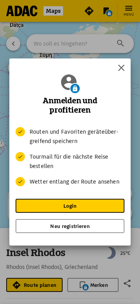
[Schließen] (121, 67)
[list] (70, 156)
